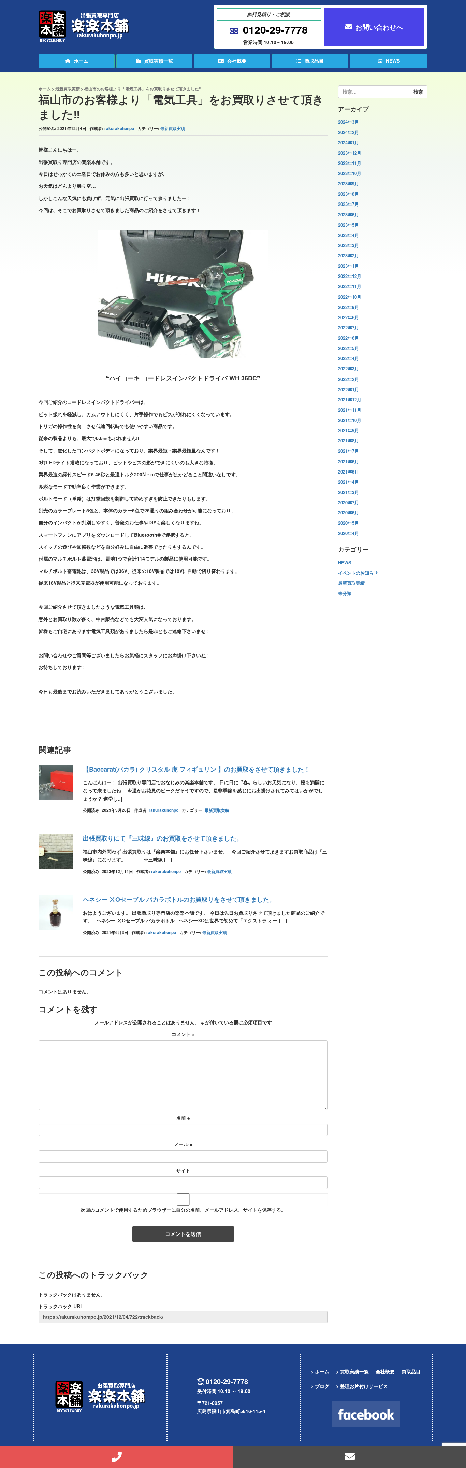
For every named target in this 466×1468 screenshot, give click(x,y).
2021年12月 (349, 399)
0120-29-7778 (275, 29)
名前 (183, 1117)
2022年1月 (348, 389)
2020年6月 (348, 512)
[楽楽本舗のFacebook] (366, 1414)
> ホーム (320, 1371)
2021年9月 (348, 430)
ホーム (81, 60)
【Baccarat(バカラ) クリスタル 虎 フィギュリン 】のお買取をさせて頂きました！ (196, 769)
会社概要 (236, 60)
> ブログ (320, 1386)
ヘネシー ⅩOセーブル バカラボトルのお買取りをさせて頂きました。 (179, 899)
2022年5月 (348, 348)
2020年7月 (348, 502)
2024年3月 (348, 121)
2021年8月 (348, 440)
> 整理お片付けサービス (362, 1386)
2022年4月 (348, 358)
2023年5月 (348, 225)
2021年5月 (348, 471)
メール (183, 1144)
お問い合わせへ (379, 27)
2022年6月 (348, 338)
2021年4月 (348, 482)
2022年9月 (348, 307)
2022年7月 (348, 327)
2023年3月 (348, 245)
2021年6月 (348, 461)
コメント (183, 1034)
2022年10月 (349, 297)
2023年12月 (349, 153)
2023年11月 (349, 163)
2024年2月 (348, 132)
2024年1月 (348, 142)
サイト (183, 1170)
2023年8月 (348, 193)
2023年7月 (348, 204)
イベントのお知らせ (358, 572)
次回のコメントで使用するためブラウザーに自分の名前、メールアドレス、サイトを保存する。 (183, 1209)
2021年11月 (349, 410)
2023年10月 (349, 173)
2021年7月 (348, 451)
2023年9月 (348, 183)
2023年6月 (348, 214)
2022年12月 (349, 276)
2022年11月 (349, 286)
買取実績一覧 (158, 60)
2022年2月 (348, 379)
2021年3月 (348, 492)
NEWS (393, 60)
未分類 (344, 593)
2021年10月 (349, 420)
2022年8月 (348, 317)
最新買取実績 (67, 89)
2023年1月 (348, 266)
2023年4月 (348, 235)
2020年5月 (348, 523)
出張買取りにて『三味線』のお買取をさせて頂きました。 (163, 838)
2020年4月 (348, 533)
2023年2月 (348, 255)
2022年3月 (348, 368)
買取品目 (314, 60)
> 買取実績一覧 (352, 1371)
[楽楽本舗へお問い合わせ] (349, 1457)
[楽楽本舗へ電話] (116, 1457)
